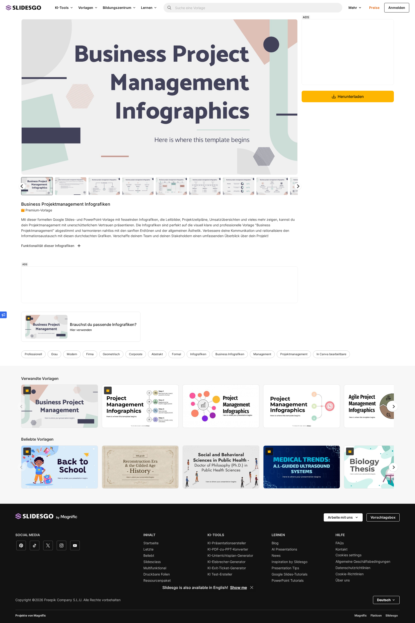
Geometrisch (111, 354)
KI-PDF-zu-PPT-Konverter (228, 549)
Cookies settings (348, 555)
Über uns (343, 580)
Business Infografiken (229, 354)
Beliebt (148, 555)
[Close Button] (251, 587)
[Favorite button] (277, 27)
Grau (54, 354)
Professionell (33, 354)
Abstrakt (157, 354)
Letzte (148, 549)
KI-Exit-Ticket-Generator (227, 568)
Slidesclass (152, 562)
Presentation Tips (285, 568)
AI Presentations (284, 549)
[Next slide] (290, 97)
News (276, 555)
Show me (238, 587)
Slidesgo (391, 615)
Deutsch (384, 600)
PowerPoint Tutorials (288, 580)
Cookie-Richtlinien (350, 574)
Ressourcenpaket (157, 580)
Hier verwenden (81, 330)
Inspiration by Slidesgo (289, 562)
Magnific (360, 615)
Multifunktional (154, 568)
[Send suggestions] (3, 315)
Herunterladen (351, 96)
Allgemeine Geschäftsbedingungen (363, 561)
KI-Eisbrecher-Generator (226, 562)
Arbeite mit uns (340, 517)
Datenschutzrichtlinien (353, 568)
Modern (72, 354)
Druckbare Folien (156, 574)
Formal (176, 354)
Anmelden (396, 8)
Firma (90, 354)
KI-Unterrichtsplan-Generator (230, 555)
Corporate (135, 354)
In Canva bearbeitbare (331, 354)
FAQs (340, 543)
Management (262, 354)
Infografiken (198, 354)
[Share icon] (289, 27)
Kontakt (342, 549)
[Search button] (169, 7)
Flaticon (376, 615)
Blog (275, 543)
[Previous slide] (21, 406)
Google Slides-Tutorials (289, 574)
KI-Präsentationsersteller (227, 543)
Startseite (151, 543)
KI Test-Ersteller (220, 574)
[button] (298, 186)
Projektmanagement (293, 354)
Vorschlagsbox (383, 517)
